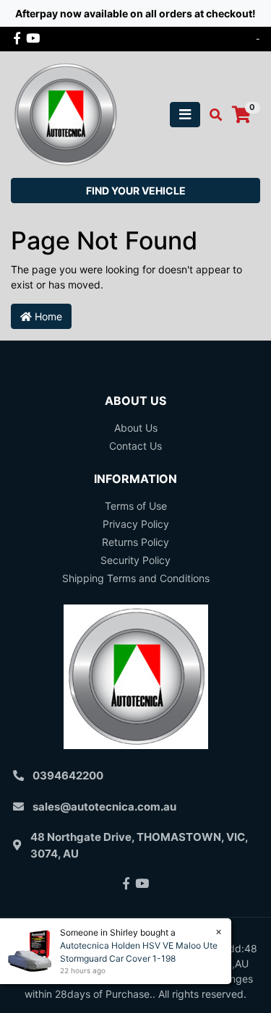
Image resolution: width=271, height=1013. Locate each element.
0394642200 (68, 775)
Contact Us (135, 446)
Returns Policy (135, 542)
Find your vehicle (136, 190)
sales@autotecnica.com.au (104, 806)
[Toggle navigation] (185, 114)
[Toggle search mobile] (211, 115)
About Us (136, 428)
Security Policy (135, 560)
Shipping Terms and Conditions (136, 578)
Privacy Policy (136, 524)
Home (47, 316)
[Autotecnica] (65, 113)
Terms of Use (136, 506)
